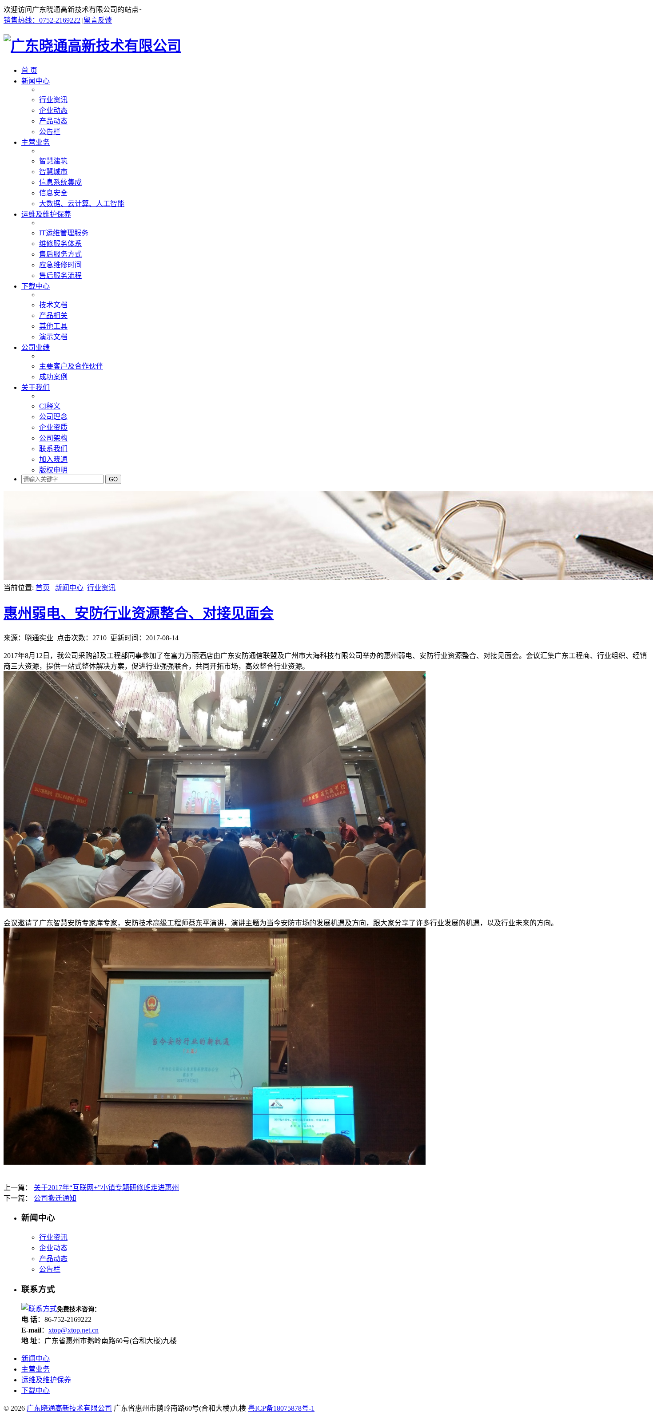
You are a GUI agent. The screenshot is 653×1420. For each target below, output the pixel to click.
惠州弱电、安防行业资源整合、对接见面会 (139, 613)
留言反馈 (98, 20)
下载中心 (35, 286)
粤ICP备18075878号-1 (281, 1408)
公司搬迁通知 (55, 1198)
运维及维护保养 (46, 214)
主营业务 (35, 142)
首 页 (29, 70)
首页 (43, 587)
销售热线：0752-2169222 (42, 20)
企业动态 (53, 1248)
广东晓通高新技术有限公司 (69, 1408)
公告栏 (49, 1269)
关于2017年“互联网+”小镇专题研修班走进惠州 (106, 1187)
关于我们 (35, 387)
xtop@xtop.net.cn (73, 1330)
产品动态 (53, 1258)
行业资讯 (101, 587)
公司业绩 (35, 347)
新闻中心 (35, 81)
